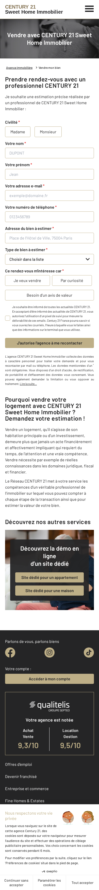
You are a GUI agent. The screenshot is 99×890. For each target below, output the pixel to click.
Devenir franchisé (21, 776)
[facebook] (10, 652)
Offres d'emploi (18, 764)
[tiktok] (89, 652)
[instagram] (49, 652)
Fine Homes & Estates (24, 800)
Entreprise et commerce (27, 788)
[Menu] (89, 8)
